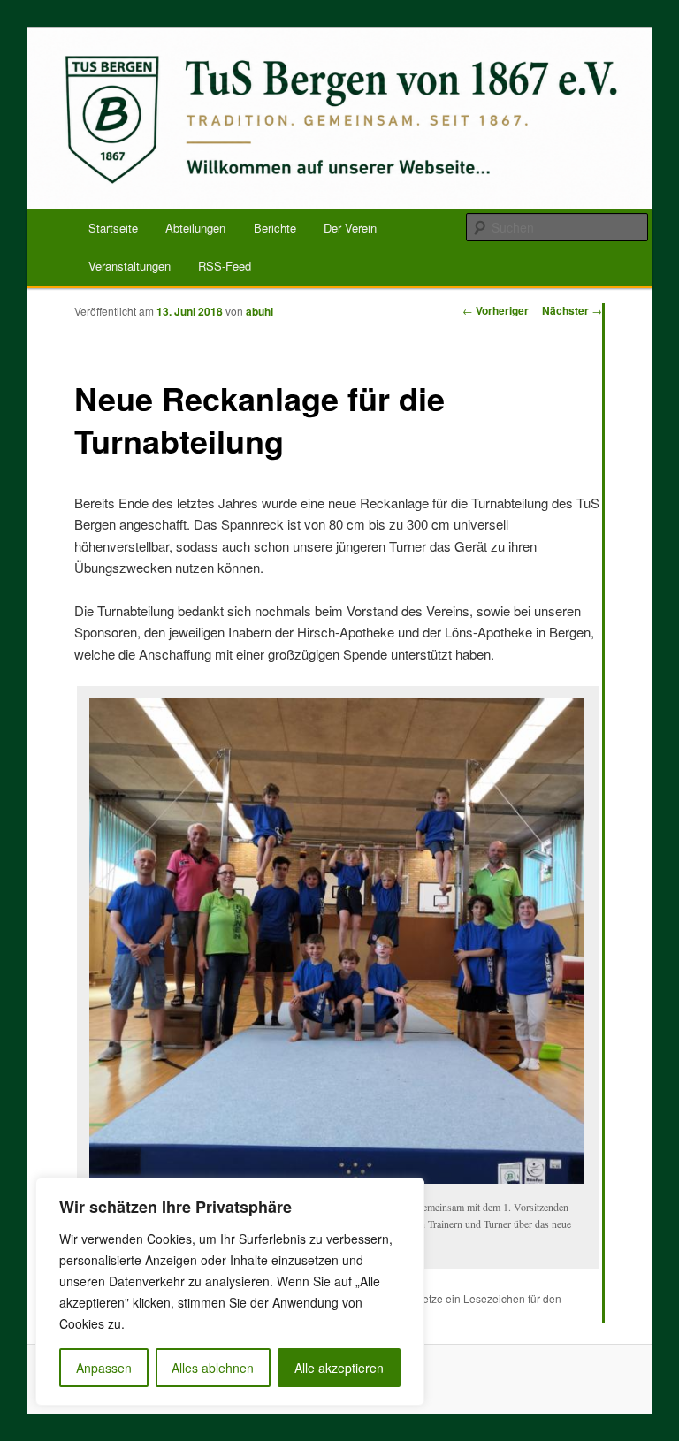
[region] (229, 1292)
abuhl (259, 311)
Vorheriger (495, 310)
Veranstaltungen (129, 265)
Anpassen (104, 1367)
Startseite (113, 227)
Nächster (572, 310)
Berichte (275, 227)
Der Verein (350, 227)
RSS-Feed (224, 265)
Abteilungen (195, 227)
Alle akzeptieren (339, 1367)
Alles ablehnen (213, 1367)
